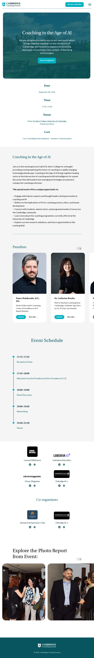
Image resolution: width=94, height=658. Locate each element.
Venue (47, 115)
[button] (33, 317)
